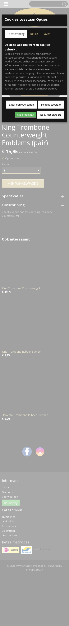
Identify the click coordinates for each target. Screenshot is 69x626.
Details (34, 34)
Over (47, 34)
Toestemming (16, 34)
